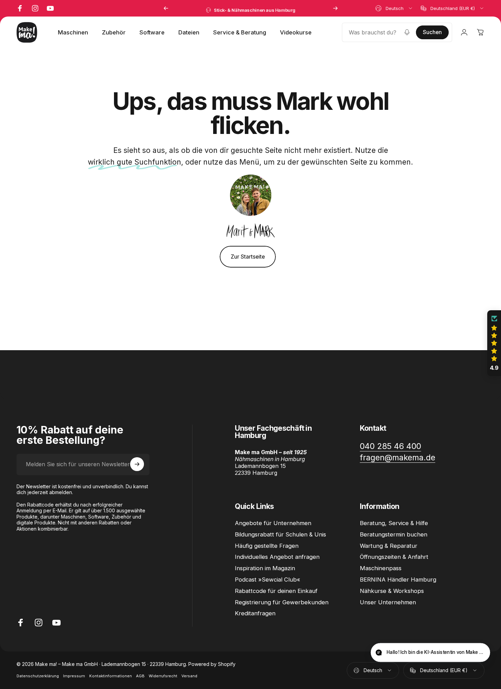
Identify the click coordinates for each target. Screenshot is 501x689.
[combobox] (394, 8)
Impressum (74, 676)
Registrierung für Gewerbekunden (281, 601)
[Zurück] (166, 8)
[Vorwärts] (335, 8)
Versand (189, 676)
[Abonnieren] (137, 464)
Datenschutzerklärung (38, 676)
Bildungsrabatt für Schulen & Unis (280, 534)
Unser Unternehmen (388, 601)
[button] (494, 343)
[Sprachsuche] (407, 32)
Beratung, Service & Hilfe (394, 523)
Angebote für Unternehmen (273, 523)
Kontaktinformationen (110, 676)
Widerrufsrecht (163, 676)
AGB (140, 676)
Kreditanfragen (255, 613)
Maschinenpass (380, 568)
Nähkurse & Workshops (392, 590)
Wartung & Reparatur (388, 545)
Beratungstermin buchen (393, 534)
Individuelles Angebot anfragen (277, 556)
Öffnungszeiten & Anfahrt (394, 556)
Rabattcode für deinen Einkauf (276, 590)
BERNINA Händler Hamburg (398, 579)
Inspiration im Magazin (265, 568)
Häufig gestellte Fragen (267, 545)
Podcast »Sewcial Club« (267, 579)
